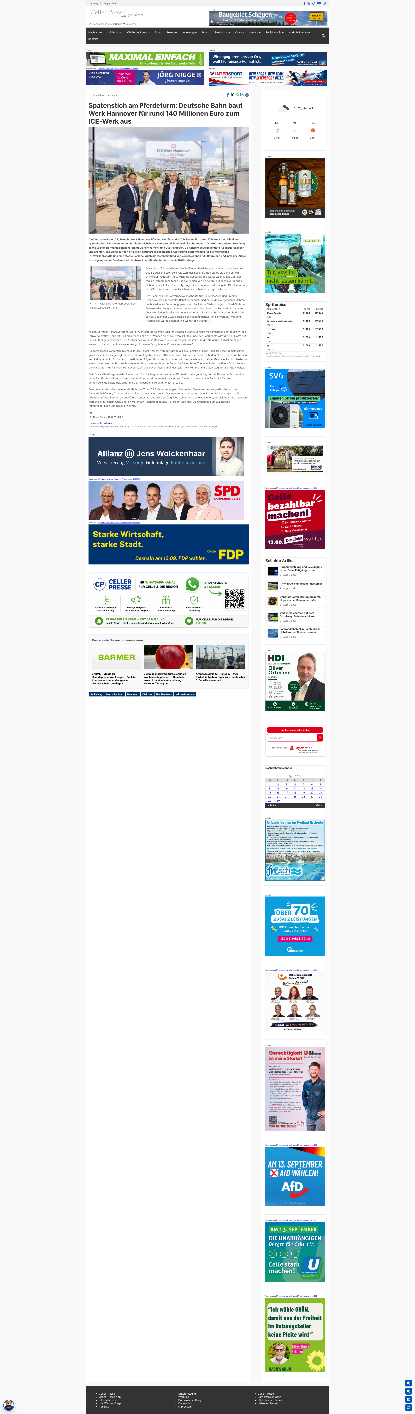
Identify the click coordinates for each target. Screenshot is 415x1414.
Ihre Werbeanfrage (110, 1403)
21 (320, 792)
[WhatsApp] (324, 3)
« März (272, 805)
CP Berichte (115, 32)
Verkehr (239, 32)
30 (278, 800)
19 (303, 792)
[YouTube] (319, 3)
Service (253, 32)
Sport (158, 32)
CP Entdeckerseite (138, 32)
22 (269, 796)
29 (269, 800)
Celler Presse (107, 1393)
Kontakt (93, 38)
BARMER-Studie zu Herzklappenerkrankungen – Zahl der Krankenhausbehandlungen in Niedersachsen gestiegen (114, 678)
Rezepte (172, 32)
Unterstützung (187, 1393)
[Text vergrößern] (408, 1383)
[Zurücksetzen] (408, 1407)
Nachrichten (95, 32)
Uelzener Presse (268, 1403)
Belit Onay (96, 694)
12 (303, 788)
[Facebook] (304, 3)
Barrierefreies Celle (269, 1396)
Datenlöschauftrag (189, 1400)
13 (312, 788)
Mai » (319, 805)
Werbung (183, 1396)
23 (278, 796)
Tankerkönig (276, 356)
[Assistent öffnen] (8, 1405)
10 (286, 788)
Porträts (104, 1406)
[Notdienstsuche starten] (320, 737)
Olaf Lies (147, 694)
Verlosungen (189, 32)
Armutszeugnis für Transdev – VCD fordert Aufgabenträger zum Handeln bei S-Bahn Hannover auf (220, 677)
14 (320, 788)
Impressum (185, 1406)
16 (278, 792)
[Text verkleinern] (408, 1391)
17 (286, 792)
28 (320, 796)
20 (312, 792)
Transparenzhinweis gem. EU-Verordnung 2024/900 (118, 68)
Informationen (107, 1400)
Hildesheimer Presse (270, 1400)
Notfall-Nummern (299, 32)
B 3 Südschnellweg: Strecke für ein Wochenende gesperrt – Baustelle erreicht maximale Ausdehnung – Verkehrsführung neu (165, 678)
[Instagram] (309, 3)
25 (295, 796)
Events (206, 32)
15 (269, 792)
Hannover (112, 95)
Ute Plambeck (164, 694)
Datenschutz (186, 1403)
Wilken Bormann (185, 694)
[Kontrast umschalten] (408, 1399)
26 (303, 796)
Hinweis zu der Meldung (100, 423)
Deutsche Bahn (114, 694)
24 (286, 796)
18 (295, 792)
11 (295, 788)
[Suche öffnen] (323, 35)
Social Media (273, 32)
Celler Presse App (110, 1396)
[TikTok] (313, 3)
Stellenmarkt (222, 32)
